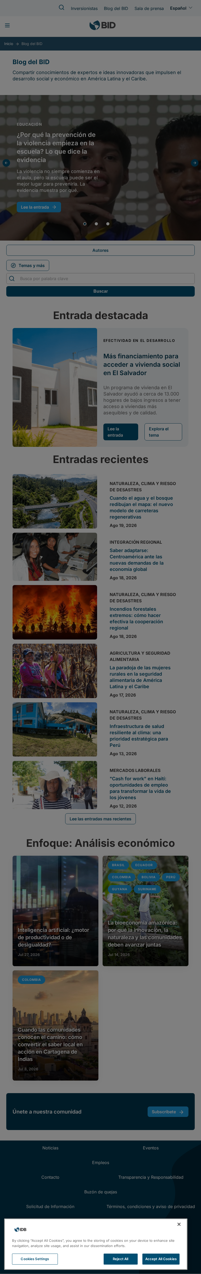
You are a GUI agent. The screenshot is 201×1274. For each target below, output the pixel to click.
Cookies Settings (35, 1259)
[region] (95, 1244)
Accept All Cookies (161, 1259)
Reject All (120, 1259)
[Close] (179, 1224)
